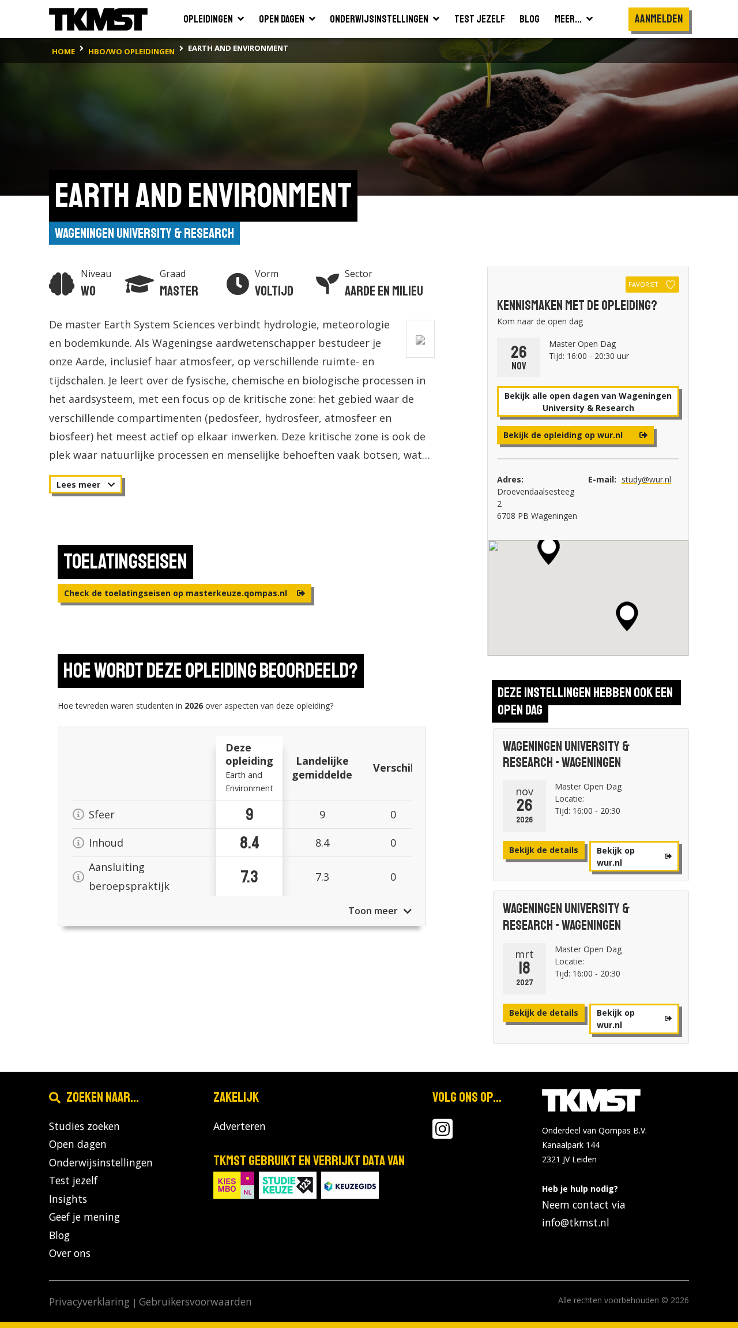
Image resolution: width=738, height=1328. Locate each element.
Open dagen (78, 1144)
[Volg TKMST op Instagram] (442, 1133)
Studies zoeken (84, 1126)
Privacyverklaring (89, 1301)
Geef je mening (84, 1217)
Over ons (70, 1253)
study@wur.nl (646, 479)
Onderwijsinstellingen (101, 1162)
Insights (68, 1199)
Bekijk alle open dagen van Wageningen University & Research (588, 401)
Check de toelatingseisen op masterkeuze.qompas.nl (176, 593)
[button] (627, 616)
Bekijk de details (543, 849)
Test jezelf (73, 1180)
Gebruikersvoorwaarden (195, 1301)
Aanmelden (659, 19)
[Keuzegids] (350, 1184)
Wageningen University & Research (144, 233)
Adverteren (239, 1126)
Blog (59, 1235)
